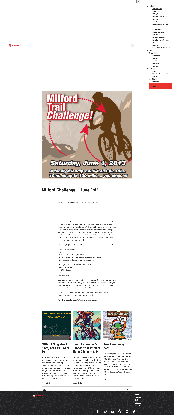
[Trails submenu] (154, 6)
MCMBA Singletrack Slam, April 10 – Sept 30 (55, 348)
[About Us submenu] (156, 79)
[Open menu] (132, 45)
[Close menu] (138, 1)
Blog (97, 202)
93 (47, 390)
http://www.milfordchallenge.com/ (87, 300)
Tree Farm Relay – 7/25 (115, 346)
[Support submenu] (155, 53)
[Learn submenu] (154, 69)
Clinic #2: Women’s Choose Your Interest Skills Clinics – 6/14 (86, 348)
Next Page (128, 390)
